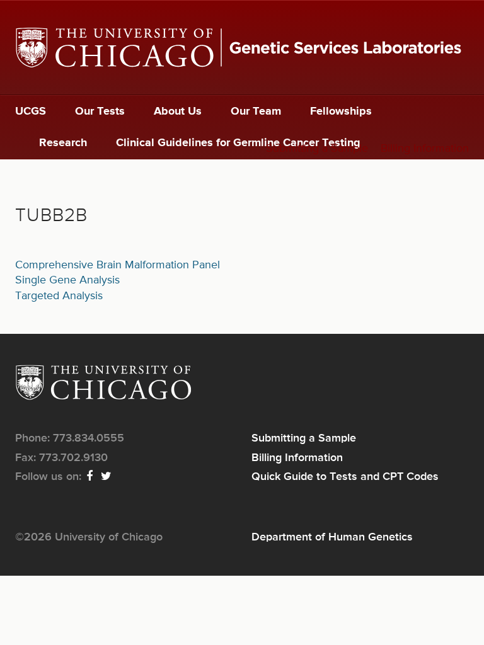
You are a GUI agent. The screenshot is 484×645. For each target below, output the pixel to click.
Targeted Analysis (59, 296)
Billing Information (425, 148)
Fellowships (341, 111)
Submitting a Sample (317, 148)
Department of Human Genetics (332, 537)
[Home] (242, 47)
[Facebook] (90, 476)
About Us (178, 111)
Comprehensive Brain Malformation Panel (117, 265)
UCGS (30, 111)
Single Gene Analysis (67, 280)
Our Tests (100, 111)
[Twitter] (107, 476)
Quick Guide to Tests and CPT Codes (345, 476)
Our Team (256, 111)
